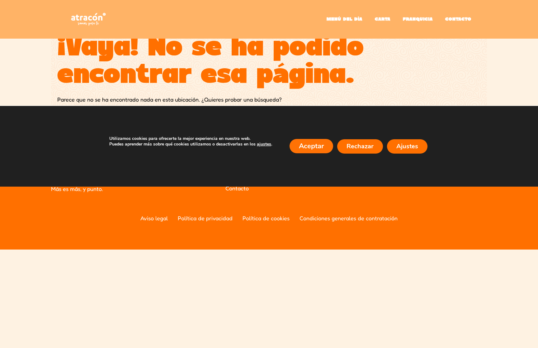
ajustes (264, 144)
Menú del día (344, 19)
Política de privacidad (205, 218)
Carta (382, 19)
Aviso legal (154, 218)
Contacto (458, 19)
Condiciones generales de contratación (349, 218)
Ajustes (407, 146)
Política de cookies (266, 218)
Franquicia (418, 19)
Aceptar (311, 146)
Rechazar (360, 146)
